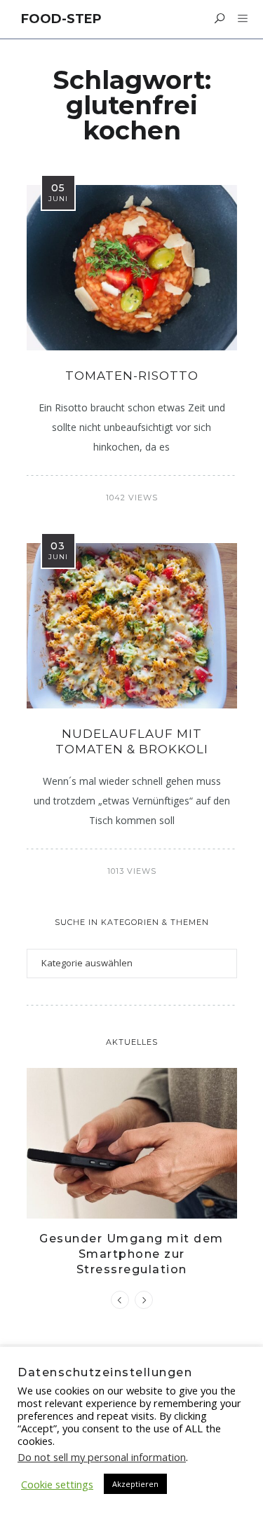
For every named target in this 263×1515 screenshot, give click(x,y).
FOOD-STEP (61, 19)
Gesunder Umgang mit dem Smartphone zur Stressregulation (131, 1254)
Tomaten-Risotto (131, 376)
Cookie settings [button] (57, 1484)
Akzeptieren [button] (135, 1484)
